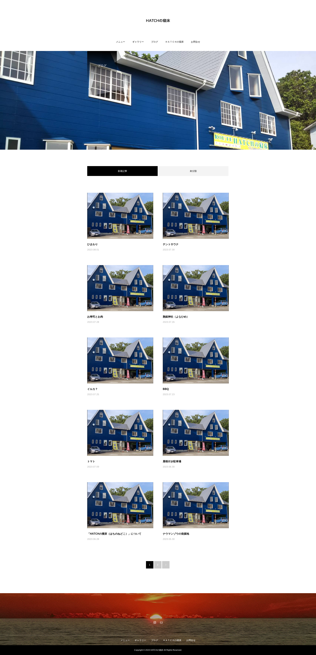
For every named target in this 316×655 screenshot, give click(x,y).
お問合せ (195, 41)
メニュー (120, 41)
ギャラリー (138, 41)
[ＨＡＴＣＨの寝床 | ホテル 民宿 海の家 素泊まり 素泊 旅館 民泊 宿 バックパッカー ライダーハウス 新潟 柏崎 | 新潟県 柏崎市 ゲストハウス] (158, 20)
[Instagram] (154, 622)
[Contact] (161, 622)
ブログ (154, 41)
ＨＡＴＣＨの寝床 (174, 41)
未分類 (193, 171)
